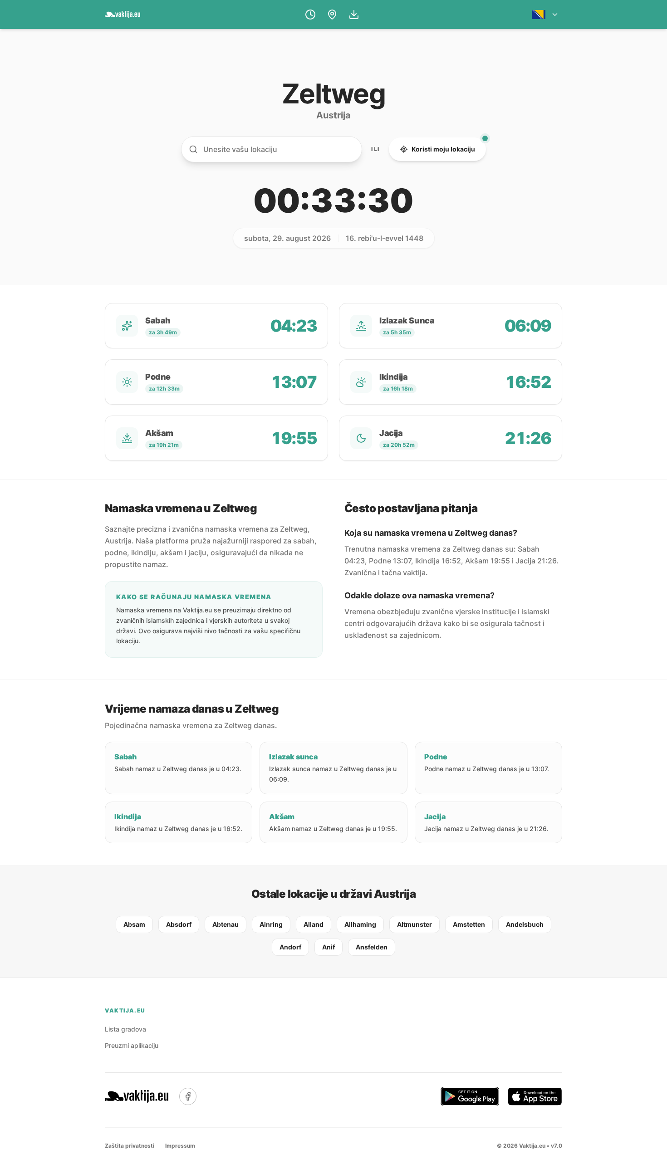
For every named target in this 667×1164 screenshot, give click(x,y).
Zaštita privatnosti (129, 1145)
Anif (328, 947)
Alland (314, 924)
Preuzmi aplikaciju (131, 1045)
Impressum (180, 1145)
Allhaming (360, 924)
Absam (134, 924)
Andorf (290, 947)
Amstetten (469, 924)
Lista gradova (125, 1029)
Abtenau (225, 924)
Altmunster (414, 924)
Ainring (271, 924)
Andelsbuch (525, 924)
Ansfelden (371, 947)
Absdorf (178, 924)
